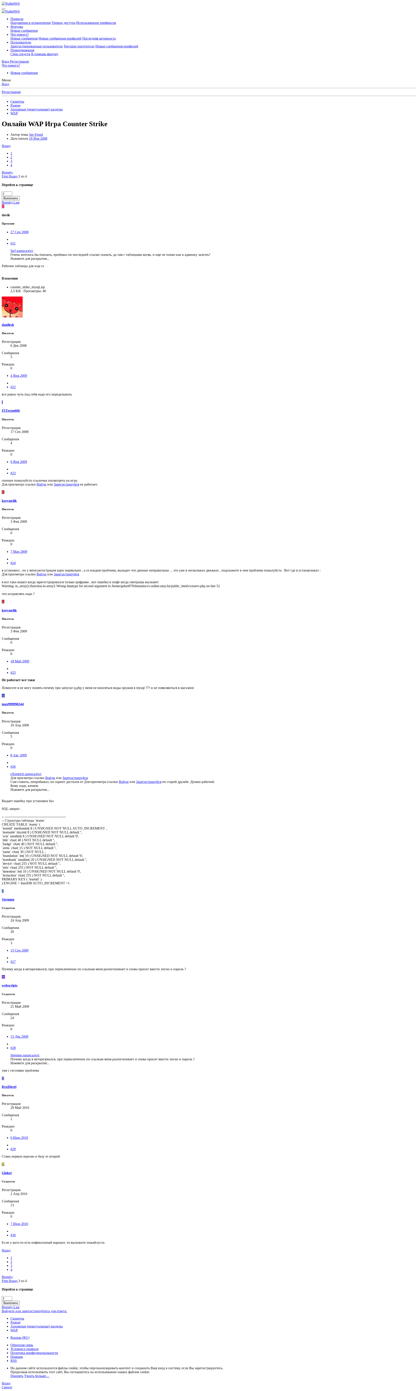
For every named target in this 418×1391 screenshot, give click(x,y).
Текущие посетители (79, 46)
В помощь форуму (44, 54)
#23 (13, 473)
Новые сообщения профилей (60, 38)
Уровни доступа (63, 23)
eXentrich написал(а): (26, 774)
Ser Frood (36, 134)
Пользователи (20, 42)
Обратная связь (21, 1345)
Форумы (16, 26)
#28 (13, 1048)
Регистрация (11, 92)
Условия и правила (24, 1349)
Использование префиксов (96, 23)
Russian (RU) (19, 1337)
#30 (13, 1235)
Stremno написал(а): (25, 1055)
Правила (16, 19)
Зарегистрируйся (66, 484)
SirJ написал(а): (21, 251)
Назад (6, 146)
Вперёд (7, 172)
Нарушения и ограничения (30, 23)
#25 (13, 672)
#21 (13, 243)
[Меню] (3, 8)
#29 (13, 1149)
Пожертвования (22, 50)
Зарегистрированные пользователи (36, 46)
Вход (5, 84)
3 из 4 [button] (22, 176)
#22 (13, 387)
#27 (13, 962)
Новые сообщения (24, 30)
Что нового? (19, 34)
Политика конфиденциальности (34, 1353)
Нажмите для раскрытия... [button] (29, 258)
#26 (13, 766)
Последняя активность (99, 38)
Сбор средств (20, 54)
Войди (41, 484)
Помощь (16, 1357)
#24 (13, 563)
